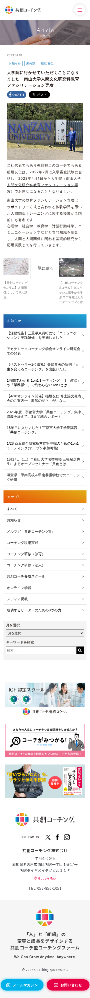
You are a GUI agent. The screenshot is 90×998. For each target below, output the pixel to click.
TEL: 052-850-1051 (45, 888)
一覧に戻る (44, 268)
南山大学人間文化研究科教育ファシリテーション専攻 (44, 184)
